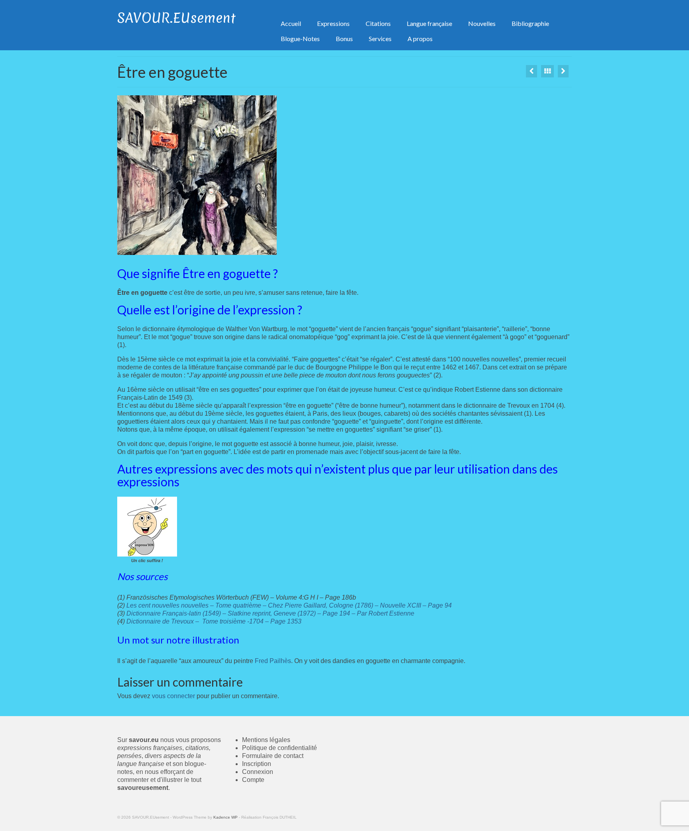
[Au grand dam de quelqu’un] (563, 71)
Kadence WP (225, 817)
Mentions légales (266, 739)
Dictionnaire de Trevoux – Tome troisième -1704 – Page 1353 (213, 621)
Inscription (256, 763)
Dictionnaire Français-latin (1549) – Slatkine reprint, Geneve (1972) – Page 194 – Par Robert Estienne (270, 613)
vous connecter (173, 696)
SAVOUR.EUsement (176, 18)
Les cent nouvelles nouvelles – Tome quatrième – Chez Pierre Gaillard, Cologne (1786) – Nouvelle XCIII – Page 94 (289, 605)
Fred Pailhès (273, 660)
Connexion (257, 771)
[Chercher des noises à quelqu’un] (531, 71)
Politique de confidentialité (279, 747)
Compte (253, 779)
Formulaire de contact (272, 755)
